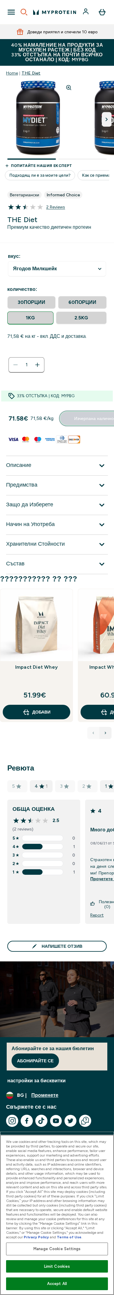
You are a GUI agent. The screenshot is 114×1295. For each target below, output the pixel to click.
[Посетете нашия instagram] (12, 1121)
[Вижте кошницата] (102, 12)
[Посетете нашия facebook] (27, 1121)
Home (12, 73)
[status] (26, 365)
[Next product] (105, 733)
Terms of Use (69, 1237)
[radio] (31, 302)
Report (97, 915)
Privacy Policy (36, 1237)
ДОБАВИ (41, 712)
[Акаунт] (86, 12)
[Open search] (24, 12)
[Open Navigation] (11, 12)
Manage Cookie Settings (57, 1249)
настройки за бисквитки (36, 1080)
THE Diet (31, 73)
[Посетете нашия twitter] (70, 1121)
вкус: (14, 256)
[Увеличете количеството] (37, 365)
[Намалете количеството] (15, 365)
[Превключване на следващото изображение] (107, 119)
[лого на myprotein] (54, 12)
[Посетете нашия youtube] (56, 1121)
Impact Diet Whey (36, 667)
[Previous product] (93, 733)
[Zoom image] (69, 87)
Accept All (57, 1283)
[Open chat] (85, 1121)
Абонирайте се (35, 1060)
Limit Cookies (57, 1266)
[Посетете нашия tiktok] (41, 1121)
